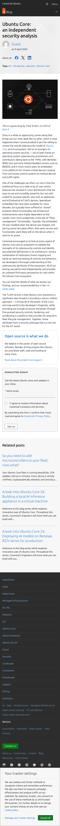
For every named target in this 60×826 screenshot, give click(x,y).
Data (9, 705)
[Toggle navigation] (56, 11)
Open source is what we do (26, 336)
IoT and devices (34, 710)
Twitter (23, 58)
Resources (7, 758)
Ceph (5, 586)
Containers (8, 670)
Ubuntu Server (10, 642)
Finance (6, 733)
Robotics (7, 614)
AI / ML (6, 607)
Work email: (13, 391)
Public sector (35, 728)
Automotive (8, 728)
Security (31, 66)
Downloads (8, 677)
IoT (10, 66)
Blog (41, 753)
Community (20, 753)
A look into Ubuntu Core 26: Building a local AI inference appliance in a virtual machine (25, 496)
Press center (21, 758)
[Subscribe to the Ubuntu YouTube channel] (35, 765)
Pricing (6, 691)
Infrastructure (21, 705)
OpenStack (8, 579)
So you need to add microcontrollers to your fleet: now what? (25, 460)
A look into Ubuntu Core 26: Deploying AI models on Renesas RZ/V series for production (27, 536)
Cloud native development (16, 714)
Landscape (8, 663)
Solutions (7, 698)
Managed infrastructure (15, 600)
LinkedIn (29, 58)
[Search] (47, 4)
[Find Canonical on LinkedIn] (19, 765)
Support (6, 684)
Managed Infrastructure (42, 705)
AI (3, 705)
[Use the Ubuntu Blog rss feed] (50, 765)
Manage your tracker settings (20, 818)
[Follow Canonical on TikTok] (42, 765)
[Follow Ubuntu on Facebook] (12, 765)
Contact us (10, 746)
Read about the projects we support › (24, 360)
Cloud (5, 649)
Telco (47, 728)
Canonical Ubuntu (11, 3)
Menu (55, 4)
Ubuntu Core (43, 66)
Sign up (11, 426)
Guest (16, 44)
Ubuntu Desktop (11, 635)
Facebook (16, 58)
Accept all (45, 818)
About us (7, 753)
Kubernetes (8, 593)
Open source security (13, 710)
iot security (19, 66)
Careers (32, 753)
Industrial (22, 728)
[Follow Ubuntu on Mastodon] (4, 765)
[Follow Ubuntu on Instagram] (27, 765)
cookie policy (11, 810)
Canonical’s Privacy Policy (37, 416)
